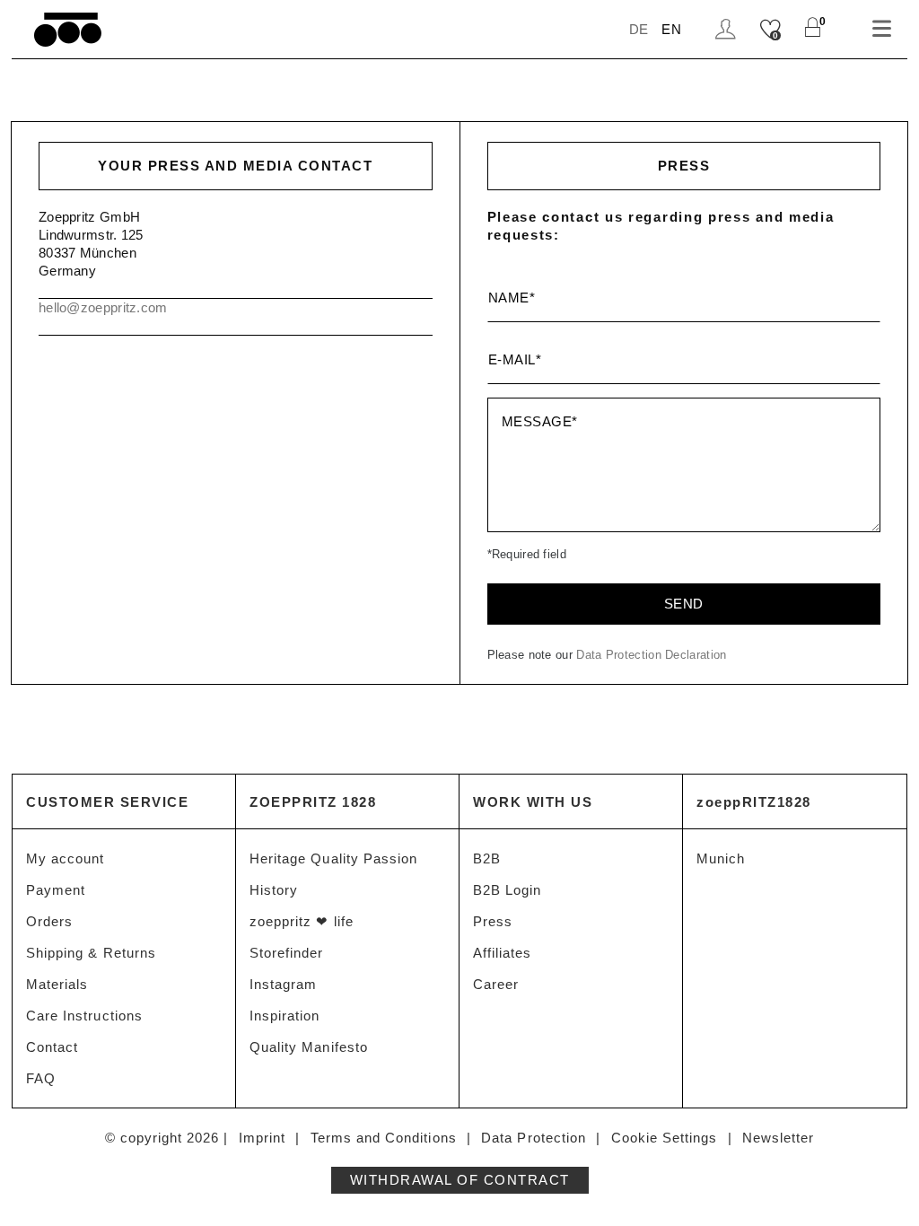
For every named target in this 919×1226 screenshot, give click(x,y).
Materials (57, 984)
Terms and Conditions (384, 1137)
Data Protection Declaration (651, 654)
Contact (52, 1047)
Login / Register (727, 29)
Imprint (262, 1137)
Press (492, 921)
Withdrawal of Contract (460, 1179)
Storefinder (286, 952)
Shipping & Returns (91, 952)
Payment (55, 890)
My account (65, 858)
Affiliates (502, 952)
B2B (487, 858)
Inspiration (284, 1015)
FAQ (41, 1078)
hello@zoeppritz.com (103, 307)
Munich (720, 858)
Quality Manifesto (308, 1047)
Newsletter (778, 1137)
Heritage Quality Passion (333, 858)
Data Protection (533, 1137)
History (273, 890)
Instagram (283, 984)
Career (496, 984)
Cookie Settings (664, 1137)
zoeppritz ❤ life (301, 921)
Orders (49, 921)
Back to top (883, 1179)
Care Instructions (84, 1015)
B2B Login (507, 890)
